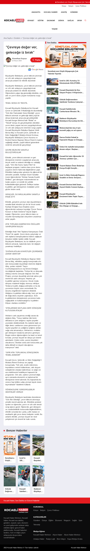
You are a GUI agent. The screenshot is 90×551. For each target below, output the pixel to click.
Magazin (67, 520)
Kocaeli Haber (50, 12)
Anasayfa (36, 12)
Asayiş (64, 12)
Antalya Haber (38, 539)
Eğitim (40, 20)
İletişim (70, 6)
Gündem (74, 12)
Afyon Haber (57, 535)
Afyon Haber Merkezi (72, 535)
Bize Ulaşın (61, 539)
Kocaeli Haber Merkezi (42, 535)
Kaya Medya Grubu (74, 539)
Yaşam (54, 29)
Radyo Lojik (50, 539)
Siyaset (30, 20)
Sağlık (71, 20)
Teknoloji (36, 525)
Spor (79, 20)
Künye (64, 6)
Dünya (61, 20)
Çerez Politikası (81, 6)
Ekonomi (51, 20)
